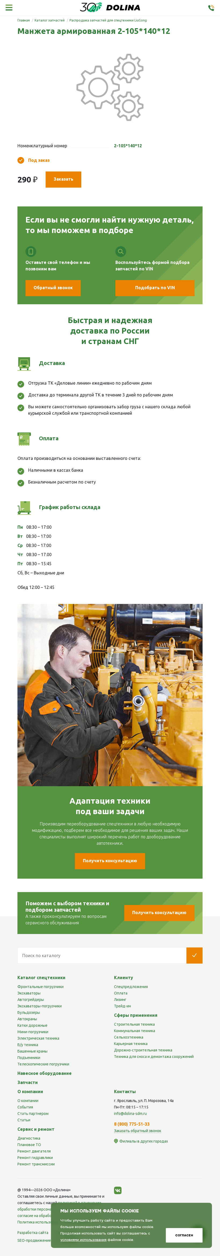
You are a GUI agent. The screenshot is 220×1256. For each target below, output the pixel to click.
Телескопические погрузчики (43, 1064)
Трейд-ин (122, 1006)
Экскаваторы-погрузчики (39, 1006)
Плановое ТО (29, 1145)
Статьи (23, 1120)
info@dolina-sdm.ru (130, 1113)
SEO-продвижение (34, 1240)
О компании (27, 1100)
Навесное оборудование (44, 1073)
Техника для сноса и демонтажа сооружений (154, 1056)
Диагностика (28, 1138)
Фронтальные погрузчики (40, 987)
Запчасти (27, 1082)
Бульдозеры (28, 1012)
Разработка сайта (33, 1232)
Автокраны (27, 1019)
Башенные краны (32, 1051)
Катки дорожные (32, 1025)
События (25, 1107)
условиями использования (83, 1239)
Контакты (125, 1091)
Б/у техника (27, 1045)
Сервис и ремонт (35, 1129)
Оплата (120, 993)
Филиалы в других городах (143, 1141)
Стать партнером (33, 1113)
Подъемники (28, 1057)
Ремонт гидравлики (35, 1157)
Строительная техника (134, 1024)
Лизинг (120, 999)
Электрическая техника (38, 1038)
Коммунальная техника (134, 1031)
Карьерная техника (131, 1044)
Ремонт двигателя (34, 1151)
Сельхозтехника (128, 1037)
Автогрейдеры (30, 999)
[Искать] (194, 955)
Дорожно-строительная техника (143, 1050)
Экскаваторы (29, 993)
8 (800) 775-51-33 (132, 1124)
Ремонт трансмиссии (36, 1164)
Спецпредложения (131, 987)
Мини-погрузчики (32, 1032)
